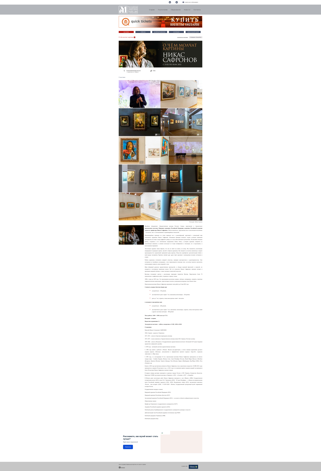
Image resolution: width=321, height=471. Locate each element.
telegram (177, 2)
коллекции (176, 32)
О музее (152, 10)
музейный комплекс (159, 32)
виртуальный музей (193, 32)
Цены (154, 70)
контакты (123, 467)
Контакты (197, 10)
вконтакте (170, 2)
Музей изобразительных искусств (133, 70)
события (143, 32)
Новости (187, 10)
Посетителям (162, 10)
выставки (126, 32)
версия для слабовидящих (191, 2)
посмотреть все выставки (182, 37)
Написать (128, 447)
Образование (176, 10)
